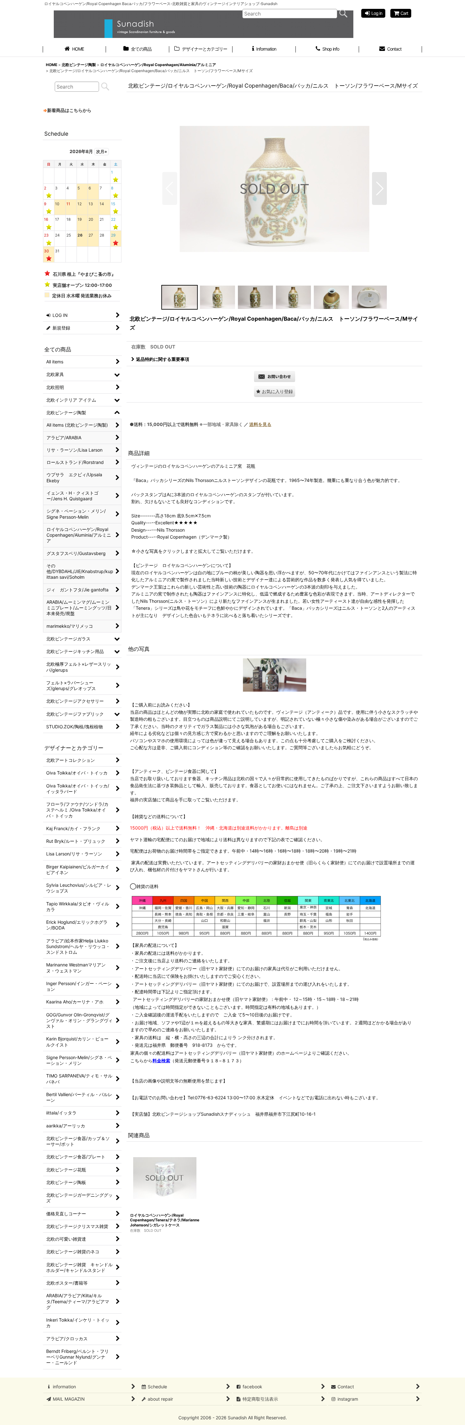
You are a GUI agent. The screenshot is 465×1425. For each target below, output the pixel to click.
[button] (169, 188)
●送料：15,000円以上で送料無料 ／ (200, 424)
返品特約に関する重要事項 (162, 359)
